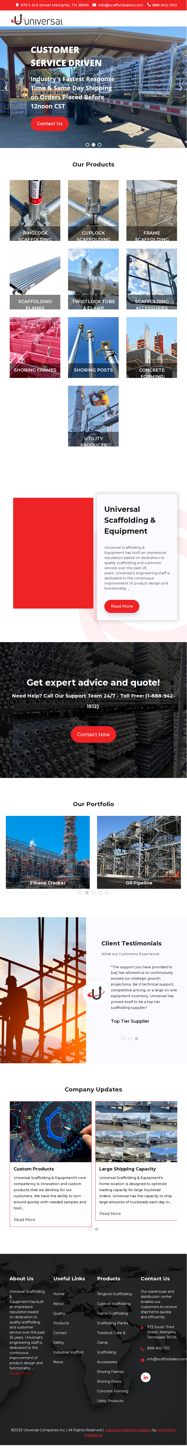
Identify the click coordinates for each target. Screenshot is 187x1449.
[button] (87, 145)
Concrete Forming (112, 1391)
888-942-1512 (164, 5)
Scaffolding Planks (112, 1323)
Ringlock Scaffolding (114, 1294)
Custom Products (34, 1169)
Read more (19, 1373)
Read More (122, 606)
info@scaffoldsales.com (120, 5)
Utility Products (110, 1401)
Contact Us (49, 123)
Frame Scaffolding (112, 1313)
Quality (59, 1313)
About (58, 1303)
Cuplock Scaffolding (114, 1303)
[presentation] (6, 86)
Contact (60, 1333)
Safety (58, 1342)
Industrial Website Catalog (128, 1430)
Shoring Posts (93, 370)
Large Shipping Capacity (127, 1169)
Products (61, 1323)
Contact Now (93, 734)
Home (58, 1294)
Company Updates (93, 1089)
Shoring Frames (35, 370)
